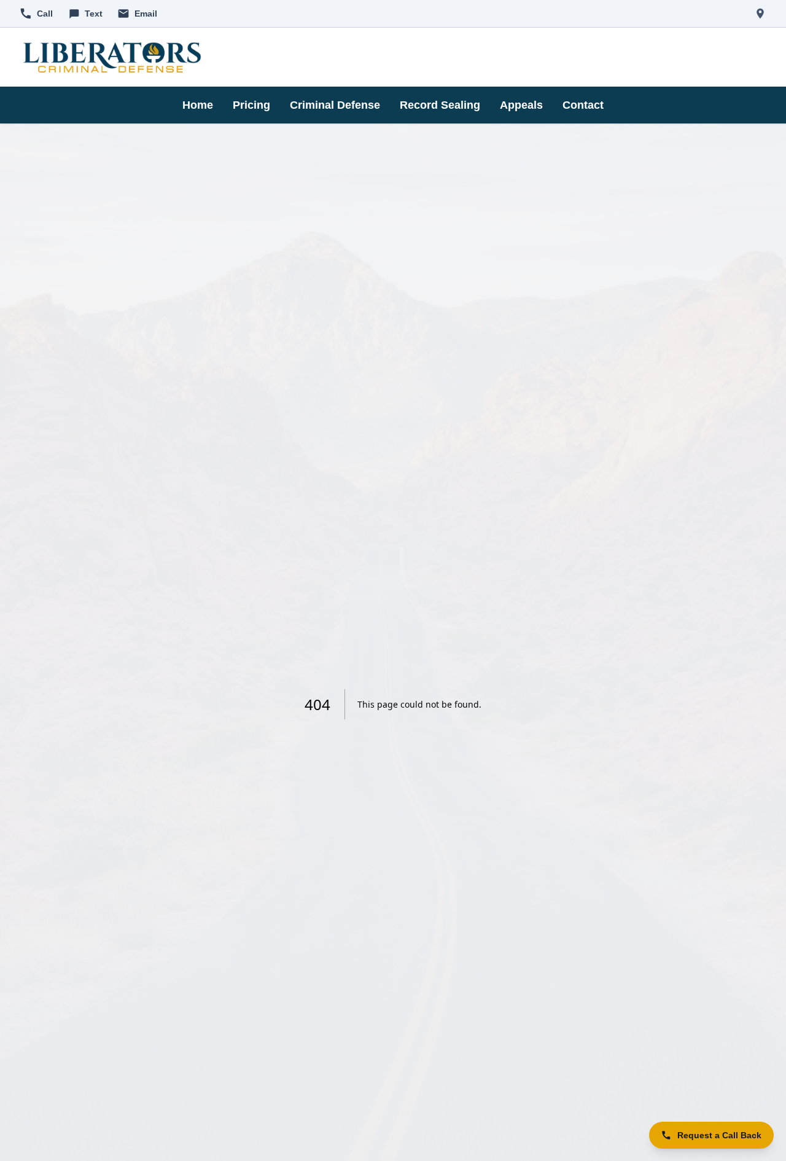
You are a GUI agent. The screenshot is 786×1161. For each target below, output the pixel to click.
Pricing (251, 105)
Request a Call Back (719, 1135)
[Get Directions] (760, 13)
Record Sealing (440, 105)
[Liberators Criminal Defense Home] (112, 57)
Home (197, 105)
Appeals (521, 105)
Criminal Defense (335, 105)
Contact (583, 105)
